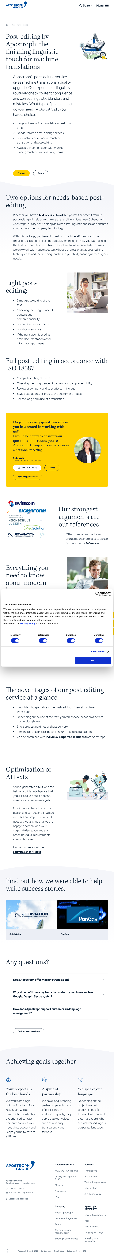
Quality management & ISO (66, 1178)
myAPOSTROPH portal (66, 1170)
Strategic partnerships (66, 1238)
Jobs (87, 1220)
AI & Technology (92, 1194)
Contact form (46, 1251)
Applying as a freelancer (91, 1239)
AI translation (91, 1176)
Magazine (60, 1185)
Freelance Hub (91, 1226)
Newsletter (61, 1191)
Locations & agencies (66, 1218)
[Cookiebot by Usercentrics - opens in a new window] (98, 594)
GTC (84, 1251)
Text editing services (95, 1182)
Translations (90, 1170)
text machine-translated (53, 215)
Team (58, 1224)
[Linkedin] (7, 1251)
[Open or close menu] (107, 5)
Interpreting (90, 1188)
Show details (97, 651)
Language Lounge (93, 1232)
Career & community (95, 1215)
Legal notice (59, 1251)
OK (93, 660)
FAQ (57, 1196)
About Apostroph (64, 1212)
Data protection (73, 1251)
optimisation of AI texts (27, 851)
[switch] (43, 640)
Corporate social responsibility (63, 1231)
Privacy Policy (27, 623)
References (92, 543)
